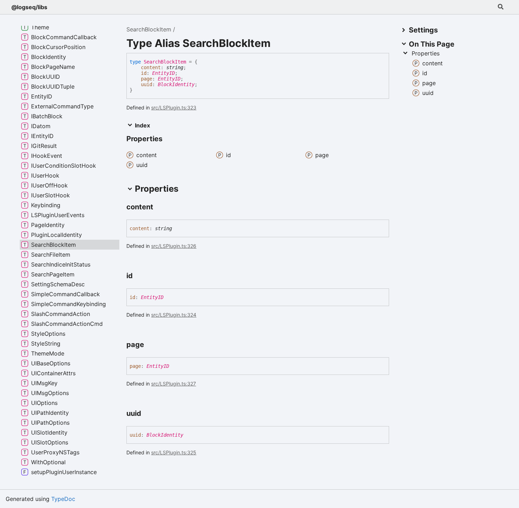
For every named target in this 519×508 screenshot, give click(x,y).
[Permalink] (159, 207)
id (144, 73)
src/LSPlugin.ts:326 (173, 246)
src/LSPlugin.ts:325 (173, 452)
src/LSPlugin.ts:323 (173, 107)
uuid (146, 84)
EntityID (163, 73)
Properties (426, 53)
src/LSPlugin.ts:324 (173, 315)
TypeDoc (63, 498)
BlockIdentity (176, 84)
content (151, 67)
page (146, 79)
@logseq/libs (29, 7)
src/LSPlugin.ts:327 (173, 384)
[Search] (501, 7)
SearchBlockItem (148, 29)
